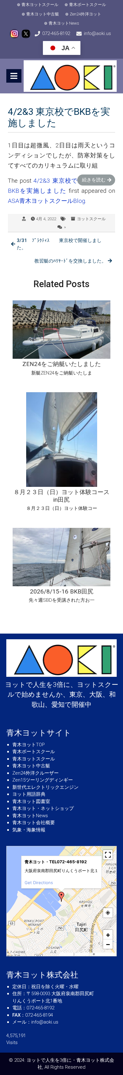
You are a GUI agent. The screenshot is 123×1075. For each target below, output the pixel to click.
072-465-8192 (56, 33)
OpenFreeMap (83, 954)
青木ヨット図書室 (31, 801)
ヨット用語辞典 (28, 794)
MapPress (67, 954)
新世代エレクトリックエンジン (45, 787)
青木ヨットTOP (28, 744)
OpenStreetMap (105, 954)
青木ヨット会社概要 (33, 822)
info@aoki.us (97, 33)
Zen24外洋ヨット (85, 14)
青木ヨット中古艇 (42, 14)
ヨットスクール (91, 218)
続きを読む (94, 180)
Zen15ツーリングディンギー (42, 780)
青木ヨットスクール (39, 4)
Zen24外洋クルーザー (35, 773)
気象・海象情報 (28, 830)
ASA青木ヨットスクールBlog (46, 200)
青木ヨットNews (64, 23)
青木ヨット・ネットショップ (43, 808)
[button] (61, 897)
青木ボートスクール (87, 4)
